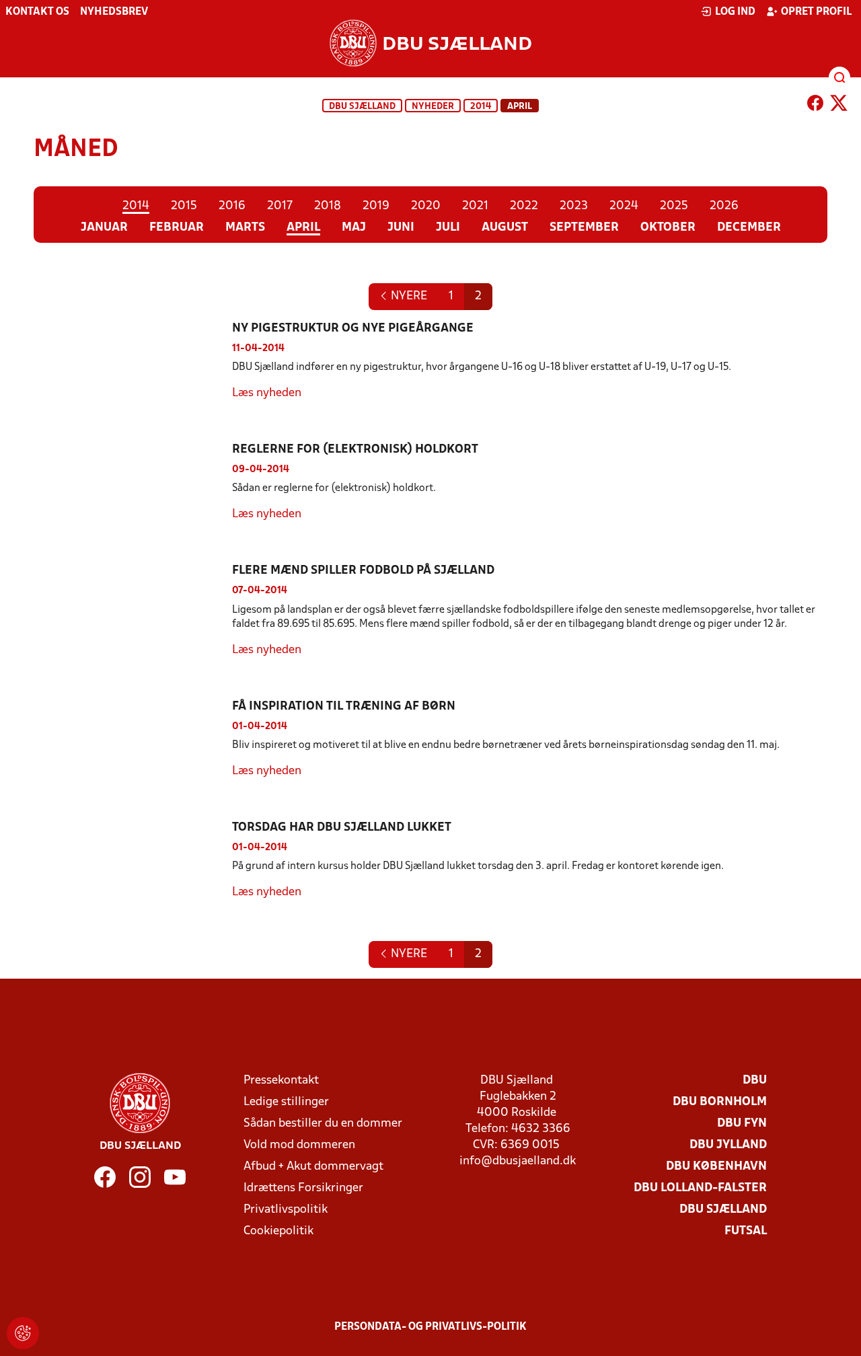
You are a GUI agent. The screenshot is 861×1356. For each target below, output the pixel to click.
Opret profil (816, 12)
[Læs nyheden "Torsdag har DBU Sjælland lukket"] (133, 860)
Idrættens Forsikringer (303, 1188)
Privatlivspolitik (286, 1209)
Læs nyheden (266, 393)
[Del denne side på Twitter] (839, 105)
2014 (480, 106)
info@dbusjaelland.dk (517, 1161)
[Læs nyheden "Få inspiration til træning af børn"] (133, 739)
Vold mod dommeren (299, 1145)
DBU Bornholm (720, 1102)
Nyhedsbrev (114, 12)
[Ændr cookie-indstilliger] (23, 1333)
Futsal (745, 1231)
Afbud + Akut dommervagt (313, 1166)
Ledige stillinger (286, 1102)
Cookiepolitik (278, 1231)
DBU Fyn (742, 1123)
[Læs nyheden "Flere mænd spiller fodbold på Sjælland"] (133, 610)
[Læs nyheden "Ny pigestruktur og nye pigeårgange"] (133, 361)
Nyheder (433, 106)
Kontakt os (37, 12)
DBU (755, 1080)
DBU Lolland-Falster (700, 1188)
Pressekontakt (281, 1080)
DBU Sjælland (362, 106)
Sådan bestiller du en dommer (323, 1123)
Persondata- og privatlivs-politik (430, 1327)
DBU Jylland (728, 1145)
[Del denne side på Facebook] (815, 105)
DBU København (716, 1166)
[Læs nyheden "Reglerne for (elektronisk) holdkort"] (133, 482)
